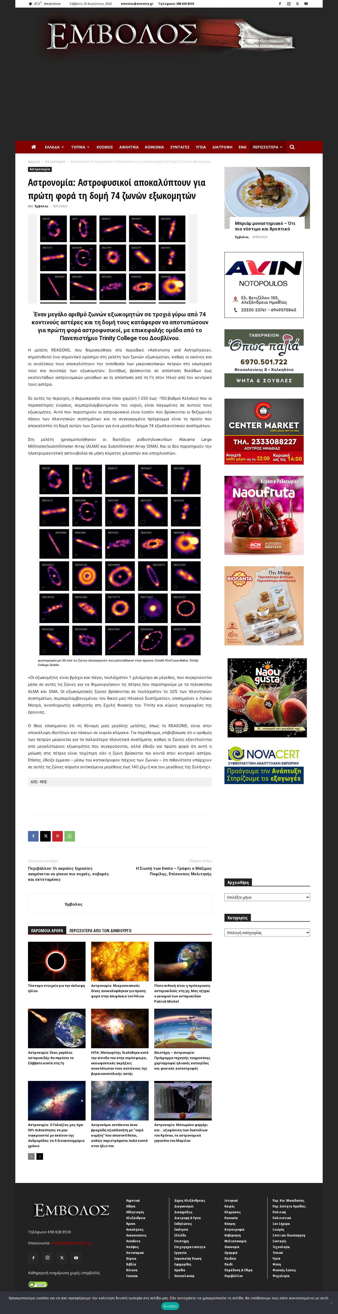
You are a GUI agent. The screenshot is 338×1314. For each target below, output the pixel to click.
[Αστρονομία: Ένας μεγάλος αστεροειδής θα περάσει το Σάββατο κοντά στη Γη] (57, 1028)
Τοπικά (78, 146)
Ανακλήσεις (135, 1229)
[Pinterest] (57, 836)
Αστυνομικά (135, 1252)
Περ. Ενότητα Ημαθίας (289, 1206)
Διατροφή (222, 146)
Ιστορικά (231, 1200)
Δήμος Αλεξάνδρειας (189, 1200)
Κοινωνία (154, 146)
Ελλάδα (52, 146)
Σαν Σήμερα (281, 1223)
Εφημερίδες (182, 1264)
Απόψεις (132, 1246)
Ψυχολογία (281, 1275)
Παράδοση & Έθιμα (238, 1270)
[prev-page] (31, 1156)
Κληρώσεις (232, 1212)
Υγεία (201, 146)
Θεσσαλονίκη (184, 1275)
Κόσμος (105, 146)
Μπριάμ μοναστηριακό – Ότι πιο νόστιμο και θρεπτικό (265, 226)
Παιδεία (230, 1258)
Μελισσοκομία (235, 1241)
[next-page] (39, 1156)
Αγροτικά (133, 1200)
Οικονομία (232, 1246)
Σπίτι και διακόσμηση (289, 1235)
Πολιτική (279, 1212)
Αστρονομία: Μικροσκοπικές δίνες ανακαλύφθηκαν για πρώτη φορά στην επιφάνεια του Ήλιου (118, 991)
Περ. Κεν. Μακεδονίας (288, 1200)
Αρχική (34, 161)
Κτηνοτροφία (234, 1229)
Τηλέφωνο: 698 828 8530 (176, 4)
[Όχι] (331, 1302)
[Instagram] (289, 3)
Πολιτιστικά (282, 1217)
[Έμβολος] (169, 35)
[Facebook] (280, 3)
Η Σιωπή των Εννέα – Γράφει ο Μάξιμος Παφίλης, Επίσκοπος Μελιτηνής (174, 871)
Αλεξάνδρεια (135, 1217)
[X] (297, 3)
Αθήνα (130, 1206)
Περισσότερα (265, 146)
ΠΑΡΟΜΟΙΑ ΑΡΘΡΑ (47, 931)
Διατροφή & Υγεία (187, 1217)
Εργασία (180, 1252)
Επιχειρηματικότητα (190, 1246)
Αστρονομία (55, 161)
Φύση (277, 1264)
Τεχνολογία (281, 1246)
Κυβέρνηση (232, 1235)
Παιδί (228, 1264)
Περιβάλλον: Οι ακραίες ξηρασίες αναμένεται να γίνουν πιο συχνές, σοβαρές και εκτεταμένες (68, 874)
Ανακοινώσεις (136, 1235)
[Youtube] (306, 3)
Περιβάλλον (233, 1275)
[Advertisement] (169, 101)
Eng (242, 146)
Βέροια (131, 1258)
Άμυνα (130, 1223)
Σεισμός (278, 1229)
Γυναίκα (132, 1275)
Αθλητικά (129, 146)
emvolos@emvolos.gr (137, 4)
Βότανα (132, 1270)
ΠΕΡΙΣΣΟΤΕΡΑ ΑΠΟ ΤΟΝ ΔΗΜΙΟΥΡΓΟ (100, 931)
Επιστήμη (181, 1241)
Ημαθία (179, 1270)
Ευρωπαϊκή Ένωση (187, 1258)
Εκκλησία (181, 1229)
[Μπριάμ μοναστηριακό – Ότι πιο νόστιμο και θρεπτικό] (267, 198)
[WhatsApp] (69, 836)
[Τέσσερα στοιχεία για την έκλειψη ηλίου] (57, 961)
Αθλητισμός (135, 1212)
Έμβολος (41, 206)
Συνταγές (180, 146)
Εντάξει (170, 1306)
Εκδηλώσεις (183, 1223)
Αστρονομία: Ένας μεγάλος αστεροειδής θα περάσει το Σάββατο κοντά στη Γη (51, 1058)
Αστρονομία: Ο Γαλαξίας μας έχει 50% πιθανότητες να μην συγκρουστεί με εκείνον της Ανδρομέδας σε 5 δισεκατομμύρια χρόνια (56, 1135)
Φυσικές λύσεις (284, 1270)
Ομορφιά (231, 1252)
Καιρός (229, 1206)
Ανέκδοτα (133, 1241)
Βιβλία (131, 1264)
